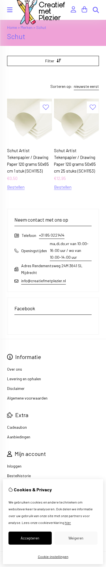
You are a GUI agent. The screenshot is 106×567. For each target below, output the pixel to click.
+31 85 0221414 (51, 235)
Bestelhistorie (19, 475)
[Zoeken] (96, 10)
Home (12, 27)
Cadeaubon (17, 427)
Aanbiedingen (18, 436)
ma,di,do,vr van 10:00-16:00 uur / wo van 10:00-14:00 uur (69, 250)
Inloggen (14, 466)
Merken (27, 27)
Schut (41, 27)
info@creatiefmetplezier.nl (43, 280)
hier (68, 522)
